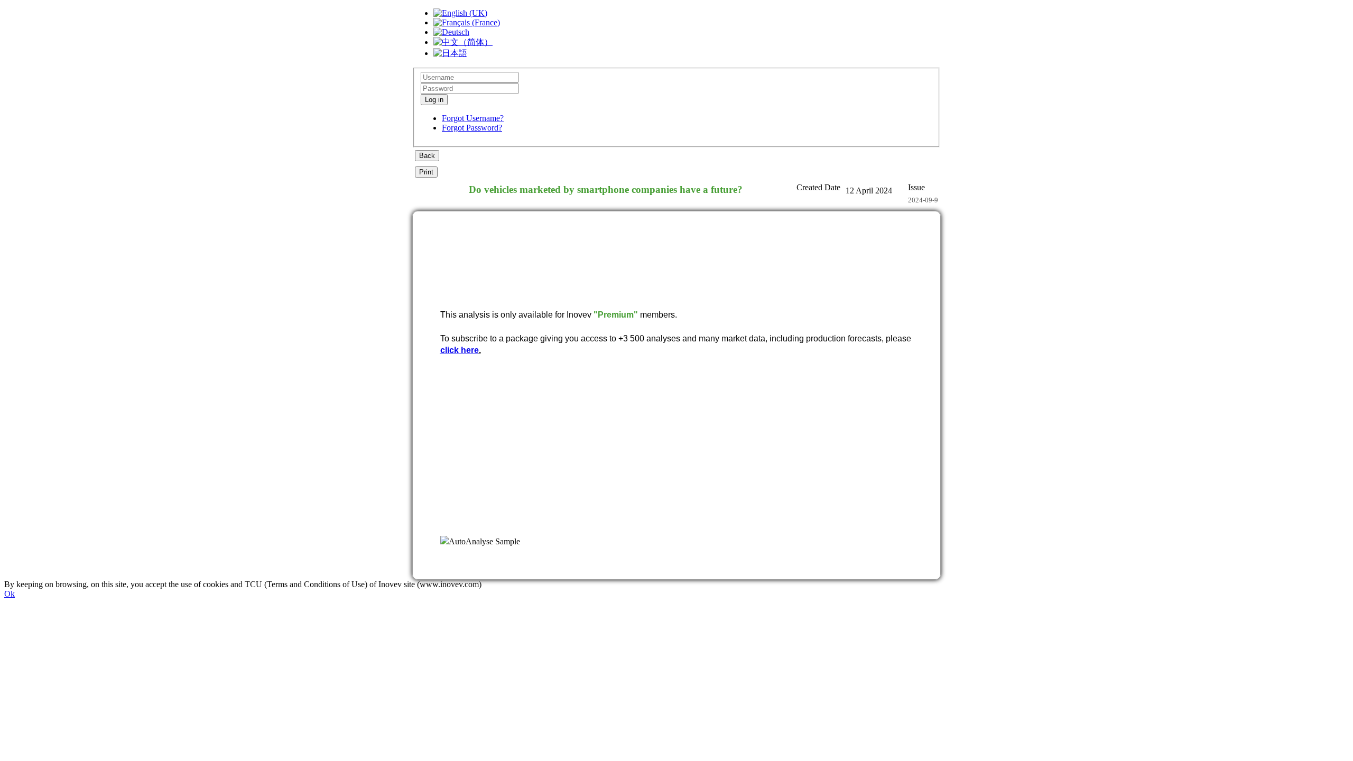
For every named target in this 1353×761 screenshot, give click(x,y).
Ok (9, 593)
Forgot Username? (473, 118)
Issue (916, 187)
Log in (434, 100)
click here (459, 350)
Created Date (818, 187)
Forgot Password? (472, 127)
